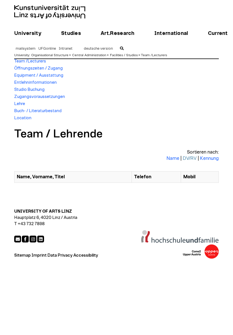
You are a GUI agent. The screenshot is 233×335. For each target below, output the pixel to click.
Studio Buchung (29, 89)
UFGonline (47, 49)
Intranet (65, 49)
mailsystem (26, 49)
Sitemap (22, 255)
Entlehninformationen (35, 82)
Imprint (39, 255)
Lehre (19, 104)
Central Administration (89, 55)
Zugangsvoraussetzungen (39, 97)
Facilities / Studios (124, 55)
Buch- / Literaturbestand (38, 111)
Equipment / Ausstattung (38, 75)
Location (23, 118)
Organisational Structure (49, 55)
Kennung (209, 158)
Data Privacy (59, 255)
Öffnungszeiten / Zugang (38, 68)
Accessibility (85, 255)
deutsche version (98, 49)
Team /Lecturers (154, 55)
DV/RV (190, 158)
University (21, 55)
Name (173, 158)
